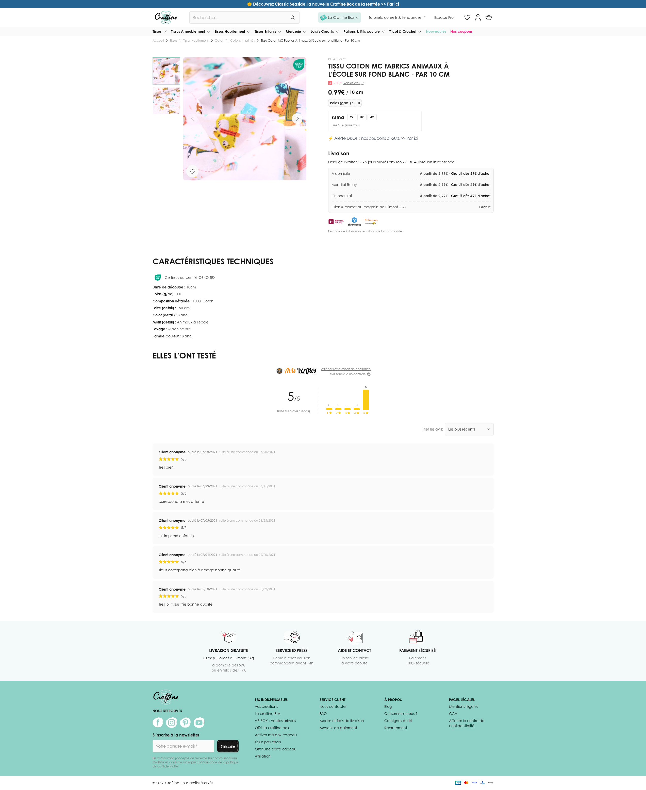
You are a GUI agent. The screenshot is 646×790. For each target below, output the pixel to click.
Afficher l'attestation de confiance (346, 369)
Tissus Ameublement (188, 31)
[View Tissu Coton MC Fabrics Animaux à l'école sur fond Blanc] (166, 71)
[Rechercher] (292, 17)
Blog (388, 706)
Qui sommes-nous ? (401, 713)
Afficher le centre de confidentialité (466, 723)
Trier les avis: (432, 429)
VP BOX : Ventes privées (275, 720)
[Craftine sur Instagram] (171, 722)
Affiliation (263, 756)
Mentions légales (463, 706)
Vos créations (266, 706)
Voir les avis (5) (353, 83)
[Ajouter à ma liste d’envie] (192, 171)
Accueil (158, 40)
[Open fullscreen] (244, 118)
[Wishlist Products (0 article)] (467, 17)
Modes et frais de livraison (342, 720)
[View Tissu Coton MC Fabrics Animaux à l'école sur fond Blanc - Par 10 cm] (166, 101)
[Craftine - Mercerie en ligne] (166, 17)
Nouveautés (436, 31)
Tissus (157, 31)
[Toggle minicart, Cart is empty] (489, 17)
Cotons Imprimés (242, 40)
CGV (453, 713)
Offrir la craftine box (272, 728)
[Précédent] (192, 119)
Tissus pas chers (268, 742)
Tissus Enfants (265, 31)
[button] (339, 17)
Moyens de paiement (338, 728)
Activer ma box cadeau (276, 735)
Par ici (412, 138)
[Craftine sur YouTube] (199, 722)
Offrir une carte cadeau (275, 749)
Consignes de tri (398, 720)
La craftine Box (267, 713)
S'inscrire (228, 746)
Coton (219, 40)
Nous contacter (333, 706)
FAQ (323, 713)
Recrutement (395, 728)
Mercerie (293, 31)
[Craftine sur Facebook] (158, 722)
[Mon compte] (478, 17)
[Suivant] (297, 119)
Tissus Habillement (230, 31)
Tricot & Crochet (402, 31)
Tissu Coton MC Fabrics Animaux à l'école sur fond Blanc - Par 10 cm (310, 40)
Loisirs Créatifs (322, 31)
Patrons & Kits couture (361, 31)
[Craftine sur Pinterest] (185, 722)
